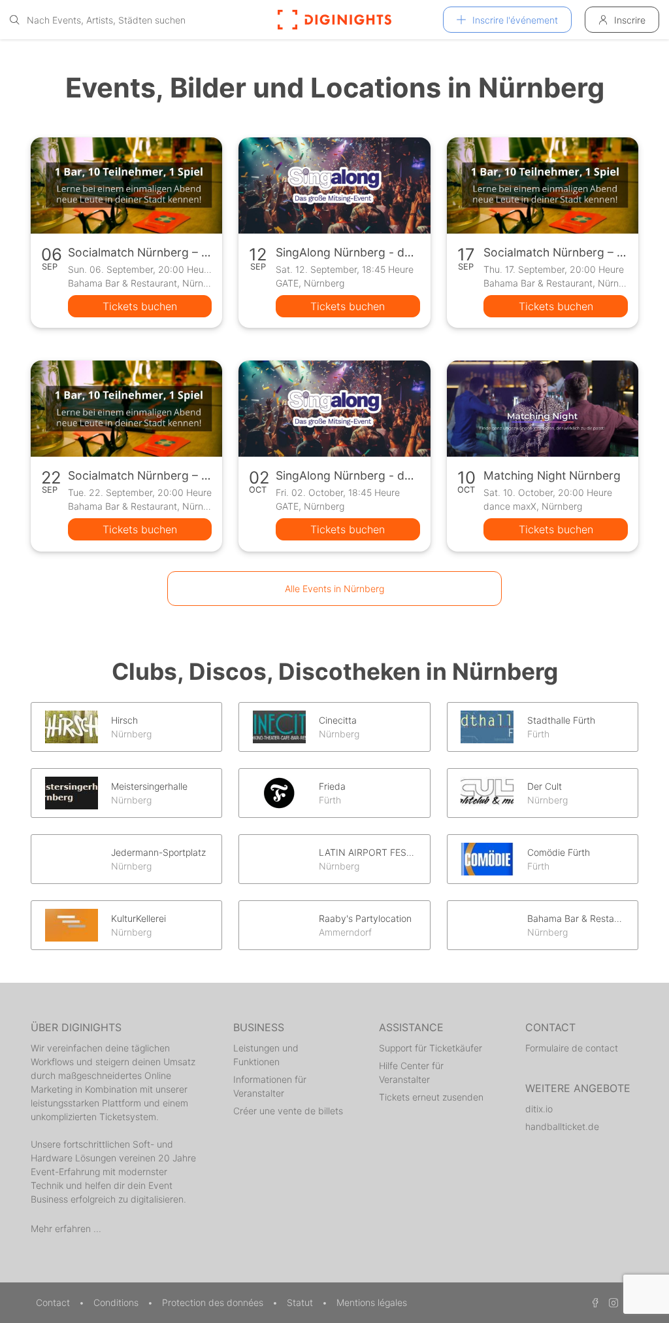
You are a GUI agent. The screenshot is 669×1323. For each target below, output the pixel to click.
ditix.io (539, 1108)
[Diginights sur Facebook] (593, 1302)
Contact (54, 1302)
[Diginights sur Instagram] (611, 1302)
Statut (301, 1302)
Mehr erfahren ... (66, 1228)
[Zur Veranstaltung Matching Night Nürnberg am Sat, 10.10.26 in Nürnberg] (542, 409)
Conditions (117, 1302)
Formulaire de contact (571, 1047)
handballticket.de (562, 1126)
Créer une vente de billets (288, 1110)
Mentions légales (371, 1302)
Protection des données (214, 1302)
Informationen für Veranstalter (269, 1086)
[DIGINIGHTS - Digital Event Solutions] (334, 19)
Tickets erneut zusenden (431, 1096)
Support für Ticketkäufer (430, 1047)
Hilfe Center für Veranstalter (411, 1072)
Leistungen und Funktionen (266, 1054)
